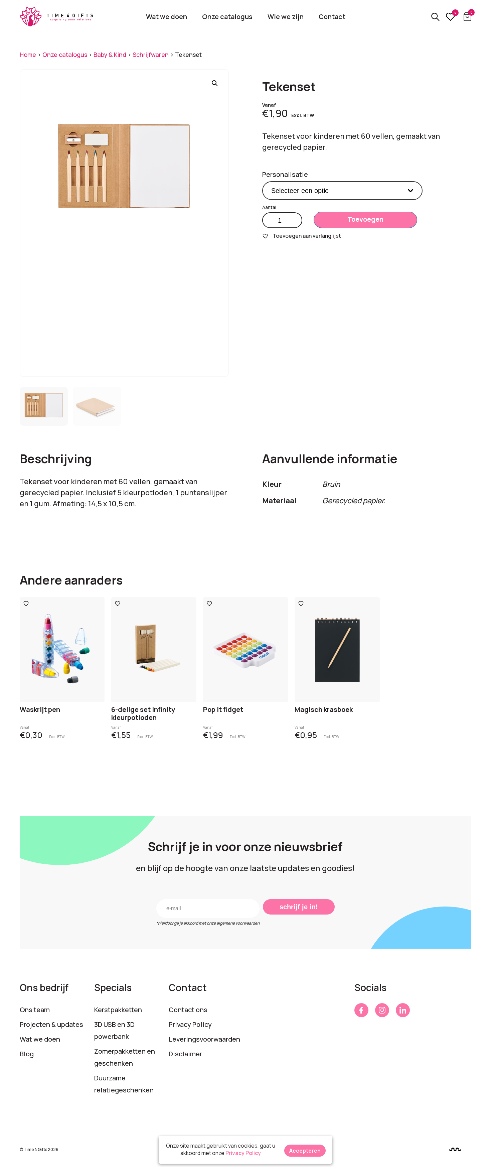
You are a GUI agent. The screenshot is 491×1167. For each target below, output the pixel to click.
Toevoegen (365, 219)
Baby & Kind (110, 54)
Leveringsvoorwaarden (204, 1039)
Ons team (35, 1009)
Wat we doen (166, 16)
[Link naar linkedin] (403, 1010)
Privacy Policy (190, 1024)
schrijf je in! (299, 907)
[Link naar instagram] (382, 1010)
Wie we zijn (286, 16)
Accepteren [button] (305, 1150)
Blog (27, 1053)
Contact (332, 16)
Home (28, 54)
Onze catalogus (227, 16)
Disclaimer (185, 1053)
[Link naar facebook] (361, 1010)
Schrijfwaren (151, 54)
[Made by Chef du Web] (455, 1149)
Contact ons (188, 1009)
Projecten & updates (51, 1024)
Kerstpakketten (118, 1009)
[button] (215, 83)
